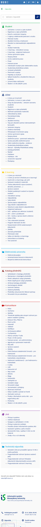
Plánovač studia (13, 39)
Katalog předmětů (14, 150)
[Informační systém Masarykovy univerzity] (4, 2)
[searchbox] (20, 17)
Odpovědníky (12, 198)
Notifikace (11, 329)
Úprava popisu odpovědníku (17, 202)
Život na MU (12, 322)
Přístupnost (28, 522)
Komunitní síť (12, 369)
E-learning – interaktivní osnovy (18, 50)
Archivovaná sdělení (14, 331)
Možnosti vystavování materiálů (18, 111)
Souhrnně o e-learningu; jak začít (19, 180)
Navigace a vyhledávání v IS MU (18, 422)
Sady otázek (12, 200)
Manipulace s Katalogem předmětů (19, 276)
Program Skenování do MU (16, 223)
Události (10, 327)
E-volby (10, 365)
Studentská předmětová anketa (18, 68)
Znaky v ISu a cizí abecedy (16, 435)
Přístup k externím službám (17, 424)
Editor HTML (12, 218)
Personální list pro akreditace (17, 294)
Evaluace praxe (13, 63)
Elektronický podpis (14, 255)
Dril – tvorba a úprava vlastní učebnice (20, 216)
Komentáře (11, 378)
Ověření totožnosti (14, 420)
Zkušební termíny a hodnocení (18, 41)
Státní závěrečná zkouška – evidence (20, 143)
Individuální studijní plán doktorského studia (23, 66)
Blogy (9, 376)
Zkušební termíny (13, 121)
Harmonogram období (15, 285)
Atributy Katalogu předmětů (17, 283)
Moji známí (11, 372)
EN (33, 2)
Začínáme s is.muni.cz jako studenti (19, 30)
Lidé (9, 367)
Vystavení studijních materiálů (18, 182)
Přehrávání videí (13, 234)
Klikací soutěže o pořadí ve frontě (19, 392)
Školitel (10, 152)
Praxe (9, 61)
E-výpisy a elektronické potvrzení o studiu (21, 36)
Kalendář (11, 324)
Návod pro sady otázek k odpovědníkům (21, 207)
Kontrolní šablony (13, 287)
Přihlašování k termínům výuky (18, 132)
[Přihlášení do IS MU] (38, 2)
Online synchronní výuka (16, 54)
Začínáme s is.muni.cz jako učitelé (19, 100)
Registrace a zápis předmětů (17, 32)
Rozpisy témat (12, 57)
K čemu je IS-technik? (15, 98)
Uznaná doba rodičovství (16, 81)
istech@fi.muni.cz (7, 478)
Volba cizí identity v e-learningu (18, 236)
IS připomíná (12, 333)
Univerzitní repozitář (14, 159)
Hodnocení (11, 118)
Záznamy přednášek (14, 232)
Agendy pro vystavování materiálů (19, 342)
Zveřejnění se (12, 380)
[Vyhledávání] (29, 2)
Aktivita (10, 374)
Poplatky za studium (14, 75)
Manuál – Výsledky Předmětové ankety (20, 147)
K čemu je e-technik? (14, 175)
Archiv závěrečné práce (15, 59)
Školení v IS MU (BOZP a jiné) (17, 84)
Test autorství (12, 241)
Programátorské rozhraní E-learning (20, 463)
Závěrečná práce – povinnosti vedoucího (21, 139)
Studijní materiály (14, 48)
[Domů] (24, 2)
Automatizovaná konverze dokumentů (20, 257)
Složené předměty (14, 290)
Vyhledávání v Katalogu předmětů (19, 274)
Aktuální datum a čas (30, 514)
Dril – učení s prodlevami (16, 214)
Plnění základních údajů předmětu (19, 278)
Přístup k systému (14, 417)
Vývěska (10, 313)
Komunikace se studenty (16, 238)
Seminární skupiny (14, 127)
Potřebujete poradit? (11, 512)
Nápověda (8, 9)
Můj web (10, 345)
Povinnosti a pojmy (14, 72)
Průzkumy (11, 401)
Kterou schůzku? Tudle (15, 336)
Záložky (10, 229)
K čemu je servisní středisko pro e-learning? (22, 178)
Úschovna (11, 311)
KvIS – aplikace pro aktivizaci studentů (20, 211)
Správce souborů (13, 189)
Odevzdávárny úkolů (14, 114)
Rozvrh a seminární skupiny (17, 34)
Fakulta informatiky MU (26, 500)
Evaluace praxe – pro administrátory (20, 340)
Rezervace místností (14, 390)
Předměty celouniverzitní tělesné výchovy (21, 292)
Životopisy (11, 161)
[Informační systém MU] (2, 9)
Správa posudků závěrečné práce (19, 141)
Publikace (11, 154)
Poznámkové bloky (14, 116)
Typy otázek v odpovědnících (17, 205)
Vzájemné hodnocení (15, 209)
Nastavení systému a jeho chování (19, 429)
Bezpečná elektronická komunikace (19, 260)
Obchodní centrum (14, 394)
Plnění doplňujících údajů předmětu (20, 281)
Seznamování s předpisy (16, 387)
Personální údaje (13, 385)
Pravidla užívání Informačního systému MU (22, 426)
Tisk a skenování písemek (16, 220)
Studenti (10, 107)
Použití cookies (30, 520)
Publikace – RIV (13, 156)
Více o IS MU (10, 500)
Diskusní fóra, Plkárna (15, 320)
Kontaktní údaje (13, 383)
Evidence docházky (14, 129)
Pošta (9, 309)
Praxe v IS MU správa (15, 338)
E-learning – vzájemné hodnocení (19, 52)
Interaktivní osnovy (14, 196)
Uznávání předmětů (14, 70)
